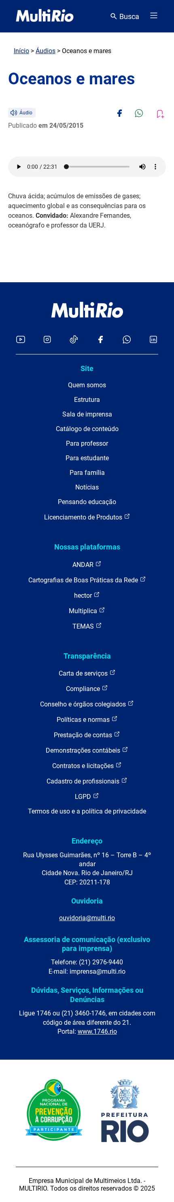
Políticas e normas (84, 719)
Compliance (84, 689)
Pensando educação (87, 502)
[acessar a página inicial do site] (44, 16)
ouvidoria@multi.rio (87, 918)
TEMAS (83, 626)
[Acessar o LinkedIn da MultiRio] (153, 340)
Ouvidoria (87, 901)
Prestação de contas (84, 735)
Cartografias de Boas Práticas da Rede (84, 580)
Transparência (87, 656)
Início (21, 51)
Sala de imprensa (87, 414)
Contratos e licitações (83, 766)
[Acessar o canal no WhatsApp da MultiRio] (127, 340)
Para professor (87, 443)
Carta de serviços (84, 673)
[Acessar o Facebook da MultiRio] (100, 340)
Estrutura (87, 400)
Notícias (87, 487)
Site (87, 368)
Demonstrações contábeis (84, 750)
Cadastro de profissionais (84, 781)
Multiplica (84, 611)
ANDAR (83, 565)
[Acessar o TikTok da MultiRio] (74, 340)
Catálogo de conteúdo (87, 429)
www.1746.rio (97, 1031)
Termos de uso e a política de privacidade (87, 811)
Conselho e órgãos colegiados (83, 704)
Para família (87, 473)
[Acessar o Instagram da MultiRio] (47, 340)
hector (83, 595)
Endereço (87, 841)
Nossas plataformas (87, 547)
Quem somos (87, 385)
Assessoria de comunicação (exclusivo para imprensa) (87, 944)
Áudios (45, 51)
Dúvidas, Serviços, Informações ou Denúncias (87, 994)
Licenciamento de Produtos (84, 517)
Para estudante (87, 458)
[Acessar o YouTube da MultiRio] (20, 340)
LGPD (84, 797)
